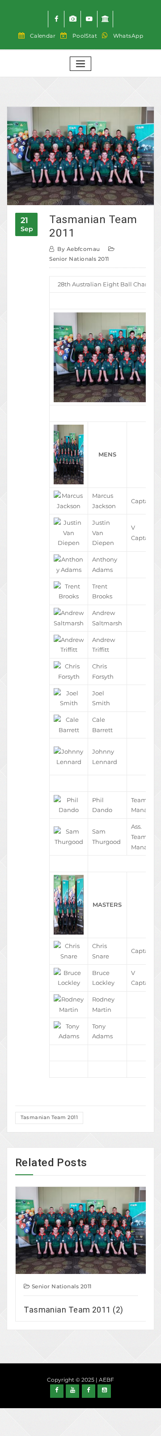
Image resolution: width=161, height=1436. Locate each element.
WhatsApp (128, 35)
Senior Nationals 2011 (79, 258)
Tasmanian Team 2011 (49, 1117)
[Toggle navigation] (80, 64)
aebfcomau (78, 249)
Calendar (43, 35)
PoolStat (84, 35)
